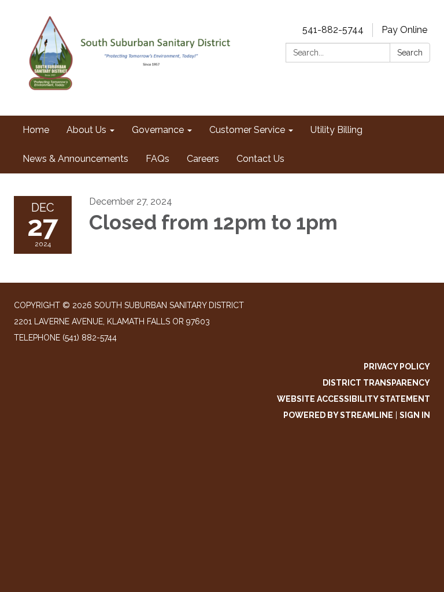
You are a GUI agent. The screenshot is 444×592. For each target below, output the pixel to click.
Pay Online (404, 29)
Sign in (414, 415)
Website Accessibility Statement (353, 399)
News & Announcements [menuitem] (75, 158)
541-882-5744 (333, 29)
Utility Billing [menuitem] (336, 129)
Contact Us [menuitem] (260, 158)
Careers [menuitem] (203, 158)
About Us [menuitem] (86, 129)
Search (410, 52)
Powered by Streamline (338, 415)
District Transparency (376, 382)
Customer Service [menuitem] (247, 129)
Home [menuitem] (36, 129)
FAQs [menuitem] (157, 158)
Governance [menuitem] (158, 129)
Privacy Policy (397, 366)
